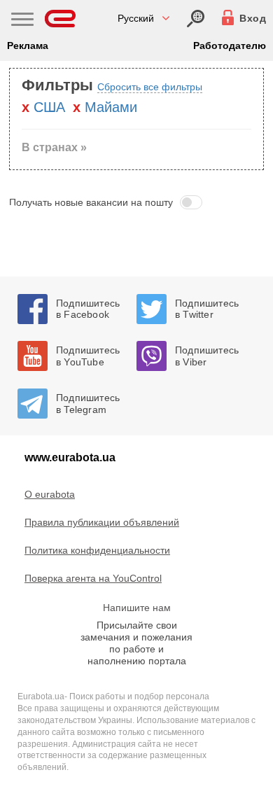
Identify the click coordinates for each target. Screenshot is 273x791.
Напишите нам (137, 607)
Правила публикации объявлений (101, 522)
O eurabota (49, 494)
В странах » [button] (54, 147)
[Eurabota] (60, 18)
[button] (136, 202)
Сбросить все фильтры (149, 86)
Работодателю (229, 45)
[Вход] (195, 18)
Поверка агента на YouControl (93, 578)
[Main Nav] (22, 21)
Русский (136, 18)
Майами (111, 107)
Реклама (27, 45)
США (49, 107)
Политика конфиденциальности (97, 550)
